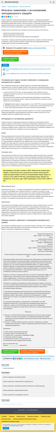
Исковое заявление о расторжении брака (14, 377)
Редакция (11, 416)
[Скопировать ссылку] (12, 17)
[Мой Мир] (8, 17)
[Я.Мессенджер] (10, 17)
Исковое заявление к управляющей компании (15, 390)
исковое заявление (8, 368)
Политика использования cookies (10, 421)
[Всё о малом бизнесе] (12, 2)
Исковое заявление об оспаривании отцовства (16, 394)
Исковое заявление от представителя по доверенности (18, 381)
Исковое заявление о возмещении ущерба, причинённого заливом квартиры (24, 386)
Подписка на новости (33, 416)
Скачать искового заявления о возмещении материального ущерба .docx (28, 73)
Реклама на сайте (46, 416)
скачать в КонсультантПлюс (37, 48)
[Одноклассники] (6, 17)
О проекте (4, 416)
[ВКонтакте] (2, 17)
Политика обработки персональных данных (25, 418)
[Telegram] (4, 17)
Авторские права (6, 418)
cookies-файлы (14, 424)
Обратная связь (20, 416)
